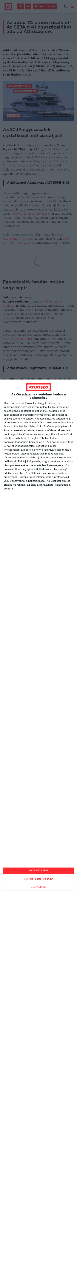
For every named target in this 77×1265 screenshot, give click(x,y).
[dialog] (38, 822)
